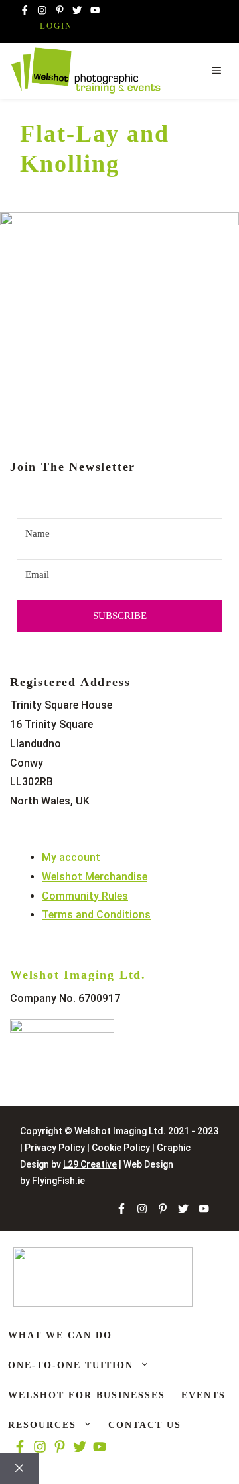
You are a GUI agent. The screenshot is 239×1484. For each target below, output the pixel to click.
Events (203, 1395)
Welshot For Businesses (86, 1395)
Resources (42, 1425)
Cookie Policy (121, 1147)
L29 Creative (90, 1164)
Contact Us (144, 1425)
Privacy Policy (55, 1147)
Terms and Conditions (96, 914)
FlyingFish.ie (58, 1180)
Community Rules (85, 896)
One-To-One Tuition (70, 1365)
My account (71, 857)
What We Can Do (60, 1335)
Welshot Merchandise (94, 876)
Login (56, 26)
